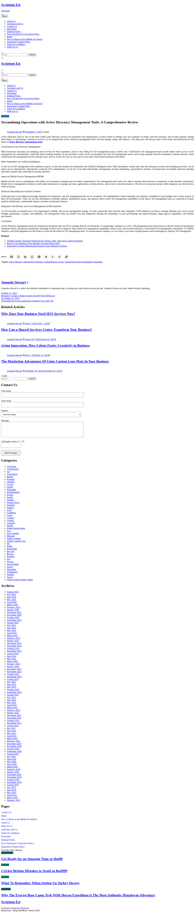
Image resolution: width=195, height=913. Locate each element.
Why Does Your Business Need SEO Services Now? (38, 314)
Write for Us (12, 47)
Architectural (13, 469)
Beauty (10, 477)
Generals (11, 523)
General (10, 520)
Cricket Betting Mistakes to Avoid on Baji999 (34, 871)
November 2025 (14, 615)
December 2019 (14, 774)
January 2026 (13, 610)
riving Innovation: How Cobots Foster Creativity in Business (45, 345)
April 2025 (12, 633)
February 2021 (13, 741)
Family (10, 497)
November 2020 (14, 746)
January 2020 (13, 772)
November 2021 (14, 718)
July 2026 (11, 594)
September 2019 (14, 782)
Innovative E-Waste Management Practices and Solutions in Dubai (37, 246)
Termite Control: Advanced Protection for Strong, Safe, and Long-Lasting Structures (45, 241)
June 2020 (11, 759)
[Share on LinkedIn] (25, 256)
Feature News (13, 502)
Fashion (10, 500)
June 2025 (11, 628)
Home (9, 36)
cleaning (10, 482)
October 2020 (13, 749)
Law (9, 531)
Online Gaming (14, 538)
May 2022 (11, 702)
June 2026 (11, 597)
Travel (10, 577)
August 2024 (13, 653)
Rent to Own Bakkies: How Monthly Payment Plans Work (33, 243)
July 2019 (11, 787)
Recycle (10, 551)
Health (10, 525)
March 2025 (12, 635)
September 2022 (14, 692)
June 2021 (11, 731)
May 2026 (11, 599)
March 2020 (12, 767)
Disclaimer (12, 29)
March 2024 (12, 661)
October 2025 (13, 617)
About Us (11, 21)
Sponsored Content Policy (18, 42)
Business (5, 116)
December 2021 (14, 715)
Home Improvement (16, 528)
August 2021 (13, 725)
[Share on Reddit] (46, 256)
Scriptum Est (10, 5)
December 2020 (14, 743)
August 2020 (13, 754)
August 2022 (13, 695)
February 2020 (13, 769)
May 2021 (11, 733)
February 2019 (13, 800)
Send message (11, 453)
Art (8, 471)
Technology (12, 572)
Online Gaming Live (16, 541)
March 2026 (12, 604)
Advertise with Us (15, 24)
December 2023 (14, 669)
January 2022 (13, 713)
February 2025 (13, 638)
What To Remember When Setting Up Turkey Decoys (40, 883)
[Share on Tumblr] (52, 256)
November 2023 (14, 671)
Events (10, 495)
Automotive (12, 474)
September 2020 (14, 751)
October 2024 (13, 648)
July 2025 (11, 625)
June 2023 (11, 684)
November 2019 (14, 777)
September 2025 (14, 620)
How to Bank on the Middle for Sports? (25, 39)
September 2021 (14, 723)
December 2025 (14, 612)
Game (9, 515)
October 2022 (13, 689)
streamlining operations (92, 262)
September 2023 (14, 677)
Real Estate (12, 549)
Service (10, 561)
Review (10, 554)
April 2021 (12, 736)
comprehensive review (54, 262)
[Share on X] (18, 256)
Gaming (10, 518)
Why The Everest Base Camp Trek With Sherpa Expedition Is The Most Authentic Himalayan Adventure (78, 895)
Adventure (11, 466)
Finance (10, 507)
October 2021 (13, 720)
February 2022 (13, 710)
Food (9, 510)
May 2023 (11, 687)
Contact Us (12, 26)
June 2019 (11, 790)
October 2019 (13, 779)
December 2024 (14, 643)
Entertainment (13, 492)
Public (10, 546)
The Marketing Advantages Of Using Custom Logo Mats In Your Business (55, 361)
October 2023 (13, 674)
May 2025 (11, 630)
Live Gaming (13, 533)
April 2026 (12, 602)
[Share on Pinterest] (39, 256)
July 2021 (11, 728)
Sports (10, 567)
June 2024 (11, 656)
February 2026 (13, 607)
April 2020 (12, 764)
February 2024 (13, 664)
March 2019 (12, 797)
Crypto (10, 484)
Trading (10, 574)
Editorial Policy (14, 31)
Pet (8, 543)
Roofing (10, 556)
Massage (11, 536)
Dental (10, 487)
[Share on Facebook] (11, 256)
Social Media (13, 564)
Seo (8, 559)
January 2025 (13, 641)
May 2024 (11, 659)
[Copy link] (66, 256)
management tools (73, 262)
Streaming (11, 569)
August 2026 (13, 592)
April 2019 (12, 795)
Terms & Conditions (16, 44)
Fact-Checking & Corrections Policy (23, 34)
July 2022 (11, 697)
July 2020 (11, 756)
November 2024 (14, 646)
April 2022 (12, 705)
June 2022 (11, 700)
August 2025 (13, 622)
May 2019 (11, 792)
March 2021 (12, 738)
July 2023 (11, 682)
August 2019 (13, 785)
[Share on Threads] (59, 256)
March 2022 (12, 707)
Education (11, 489)
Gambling (11, 513)
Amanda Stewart (14, 132)
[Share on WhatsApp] (32, 256)
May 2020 (11, 761)
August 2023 (13, 679)
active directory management (22, 262)
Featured (11, 505)
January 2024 (13, 666)
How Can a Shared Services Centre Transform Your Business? (46, 329)
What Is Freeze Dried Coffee (20, 579)
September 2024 (14, 651)
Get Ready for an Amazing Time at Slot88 (32, 859)
